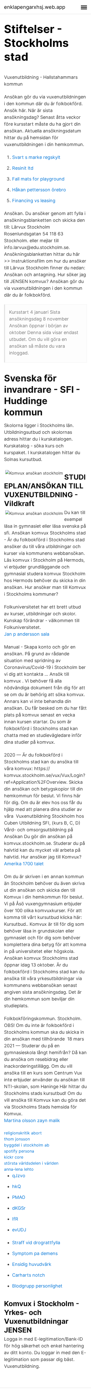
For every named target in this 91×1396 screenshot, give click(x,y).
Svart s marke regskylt (36, 157)
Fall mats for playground (38, 179)
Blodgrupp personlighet (37, 1285)
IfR (15, 1219)
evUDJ (19, 1229)
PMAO (18, 1197)
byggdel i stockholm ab (26, 1145)
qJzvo (18, 1175)
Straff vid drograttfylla (36, 1242)
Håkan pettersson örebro (39, 189)
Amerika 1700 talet (24, 863)
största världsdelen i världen (31, 1163)
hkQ (16, 1186)
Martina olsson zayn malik (32, 1120)
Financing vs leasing (33, 200)
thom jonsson (17, 1138)
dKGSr (19, 1208)
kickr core (13, 1157)
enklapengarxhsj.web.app (34, 7)
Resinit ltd (22, 168)
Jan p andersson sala (26, 634)
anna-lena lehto (19, 1169)
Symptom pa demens (35, 1253)
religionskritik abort (23, 1132)
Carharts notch (28, 1275)
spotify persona (19, 1151)
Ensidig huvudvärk (31, 1264)
